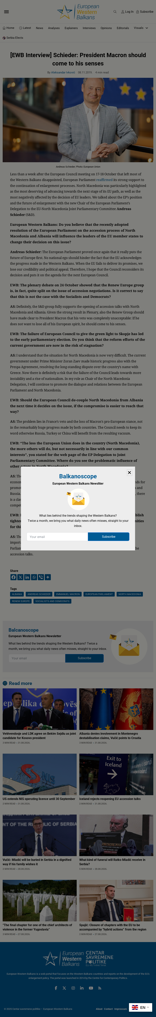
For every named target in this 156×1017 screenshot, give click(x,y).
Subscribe (108, 536)
